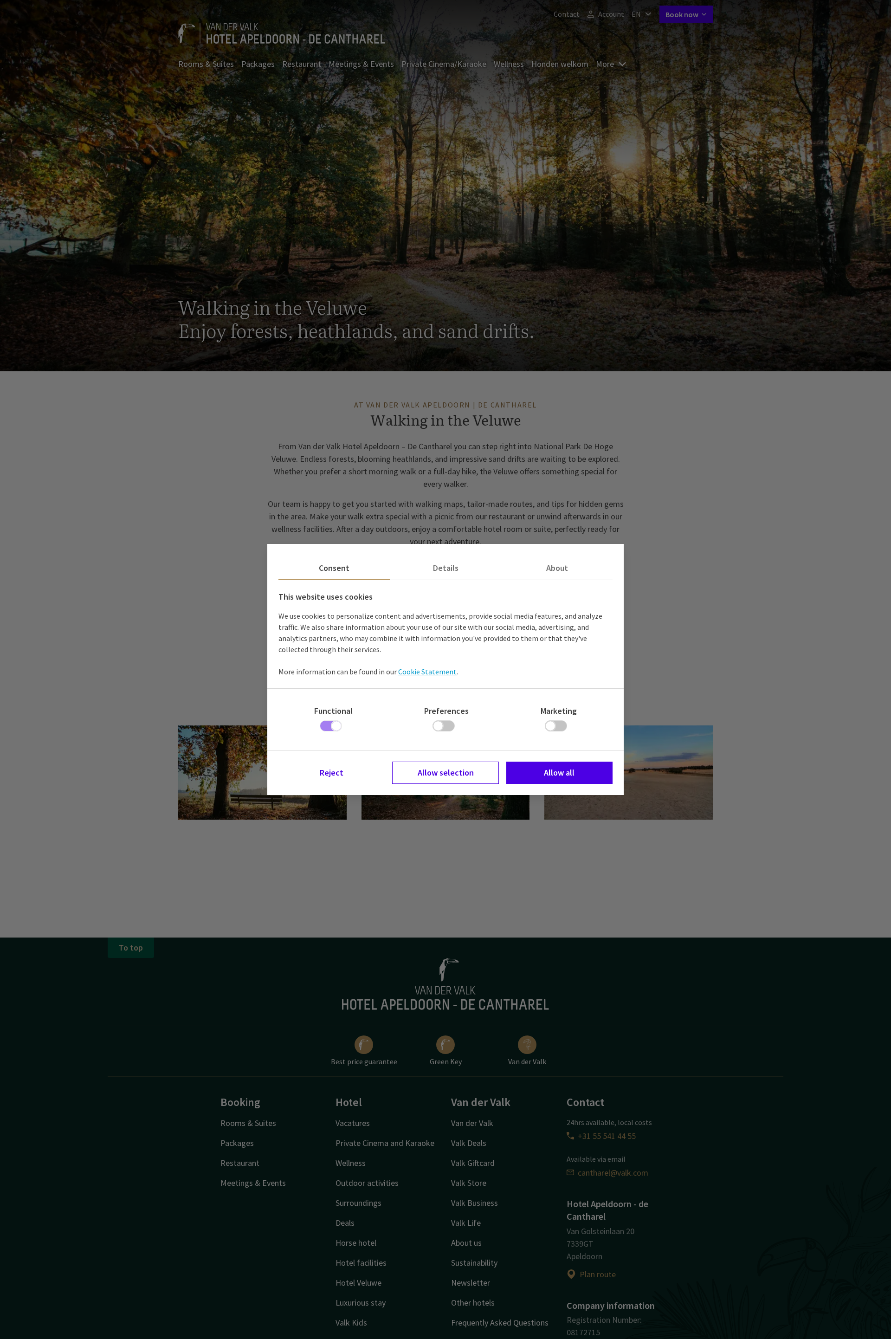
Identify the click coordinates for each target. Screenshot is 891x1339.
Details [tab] (445, 568)
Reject (331, 772)
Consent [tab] (334, 568)
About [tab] (557, 568)
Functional (333, 710)
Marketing (559, 710)
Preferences (446, 710)
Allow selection (446, 772)
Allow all (559, 772)
